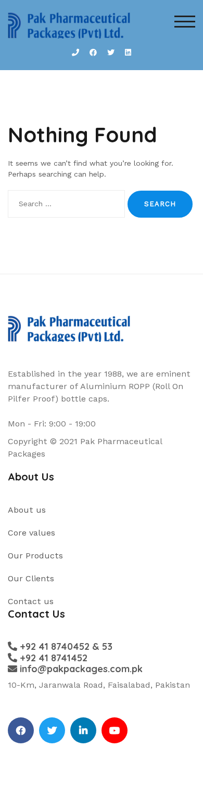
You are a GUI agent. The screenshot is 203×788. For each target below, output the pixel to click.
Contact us (31, 601)
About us (27, 510)
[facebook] (21, 730)
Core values (31, 533)
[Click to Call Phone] (75, 52)
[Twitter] (52, 730)
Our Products (35, 555)
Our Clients (31, 578)
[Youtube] (115, 730)
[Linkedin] (83, 730)
